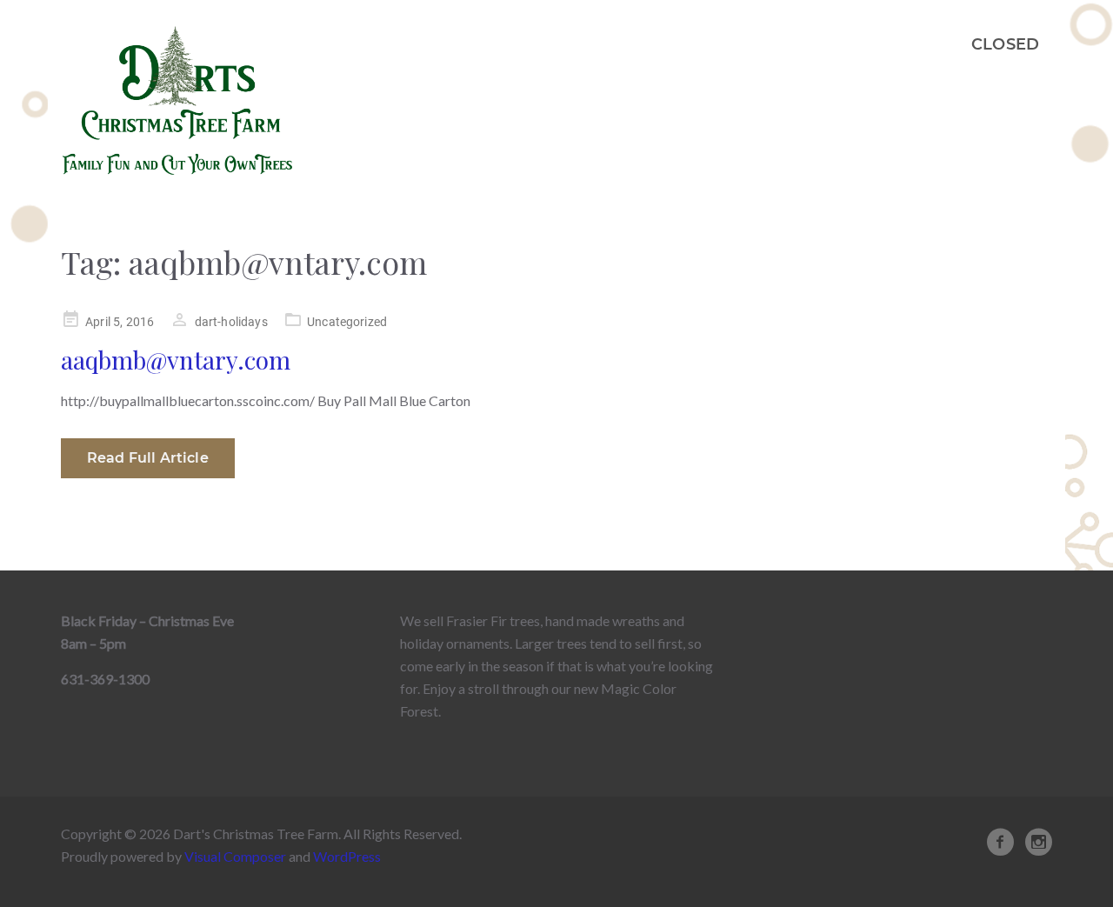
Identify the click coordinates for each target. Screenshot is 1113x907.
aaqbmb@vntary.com (175, 359)
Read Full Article (148, 458)
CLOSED (1005, 44)
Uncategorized (347, 322)
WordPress (347, 856)
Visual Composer (235, 856)
